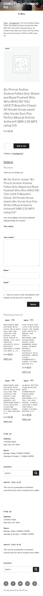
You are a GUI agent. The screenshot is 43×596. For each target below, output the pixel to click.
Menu (23, 14)
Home (6, 23)
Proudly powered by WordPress (15, 590)
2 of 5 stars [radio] (8, 230)
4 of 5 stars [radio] (15, 230)
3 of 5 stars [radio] (11, 230)
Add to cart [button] (8, 359)
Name (7, 270)
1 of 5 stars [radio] (5, 230)
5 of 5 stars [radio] (18, 230)
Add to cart (21, 146)
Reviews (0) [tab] (8, 161)
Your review (9, 237)
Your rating (9, 226)
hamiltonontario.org (21, 5)
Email (6, 282)
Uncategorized (14, 23)
